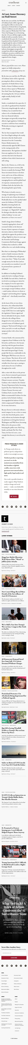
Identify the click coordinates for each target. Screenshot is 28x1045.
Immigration (8, 760)
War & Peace (8, 621)
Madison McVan (7, 603)
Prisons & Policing (4, 986)
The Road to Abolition (5, 1012)
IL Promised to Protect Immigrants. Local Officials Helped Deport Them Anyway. (13, 830)
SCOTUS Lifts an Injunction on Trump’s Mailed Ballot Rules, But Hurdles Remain (14, 797)
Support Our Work (18, 1007)
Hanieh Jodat (6, 638)
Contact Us (17, 1030)
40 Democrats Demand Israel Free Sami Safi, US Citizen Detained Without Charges (13, 661)
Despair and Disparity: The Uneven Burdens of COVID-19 (6, 1005)
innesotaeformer (16, 603)
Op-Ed (3, 10)
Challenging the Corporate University (6, 1024)
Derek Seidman (6, 741)
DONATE (18, 5)
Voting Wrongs (4, 1021)
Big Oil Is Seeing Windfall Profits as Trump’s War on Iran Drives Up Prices (13, 730)
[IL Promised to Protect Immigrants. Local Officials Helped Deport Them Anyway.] (14, 817)
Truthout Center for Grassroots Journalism (19, 1025)
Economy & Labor (17, 975)
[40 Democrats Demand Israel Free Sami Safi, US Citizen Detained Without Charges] (14, 648)
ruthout (12, 570)
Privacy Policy (17, 1018)
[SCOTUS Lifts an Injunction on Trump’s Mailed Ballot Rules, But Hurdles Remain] (14, 784)
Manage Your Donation (19, 1004)
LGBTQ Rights (4, 983)
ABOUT (9, 5)
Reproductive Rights (5, 989)
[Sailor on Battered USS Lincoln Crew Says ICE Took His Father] (14, 751)
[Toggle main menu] (26, 3)
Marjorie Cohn (6, 876)
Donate (16, 1001)
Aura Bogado (6, 841)
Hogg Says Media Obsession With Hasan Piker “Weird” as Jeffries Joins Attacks (12, 559)
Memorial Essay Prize (19, 1021)
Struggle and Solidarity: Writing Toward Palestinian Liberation (6, 1000)
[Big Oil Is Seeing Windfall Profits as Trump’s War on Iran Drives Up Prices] (14, 717)
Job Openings (17, 1028)
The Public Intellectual (5, 1015)
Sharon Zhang (6, 570)
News (3, 554)
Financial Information (19, 1015)
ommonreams (13, 807)
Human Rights (8, 656)
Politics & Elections (10, 554)
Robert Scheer (6, 60)
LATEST (13, 5)
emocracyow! (14, 707)
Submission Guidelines (19, 1013)
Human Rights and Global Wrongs (6, 1009)
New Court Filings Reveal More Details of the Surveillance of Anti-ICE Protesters (13, 594)
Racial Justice (16, 986)
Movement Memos (5, 1018)
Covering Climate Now (5, 1027)
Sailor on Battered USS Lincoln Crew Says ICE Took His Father (13, 763)
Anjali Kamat (6, 707)
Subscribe (17, 1010)
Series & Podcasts (4, 992)
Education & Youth (5, 978)
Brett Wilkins (6, 807)
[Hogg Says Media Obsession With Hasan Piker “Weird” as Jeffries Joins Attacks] (14, 546)
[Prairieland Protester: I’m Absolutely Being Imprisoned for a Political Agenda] (14, 682)
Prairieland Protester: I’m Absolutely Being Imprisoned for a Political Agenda (14, 695)
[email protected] (5, 531)
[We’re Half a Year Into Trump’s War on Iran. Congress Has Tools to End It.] (14, 613)
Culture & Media (4, 975)
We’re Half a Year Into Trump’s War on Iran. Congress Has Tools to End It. (14, 626)
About (16, 999)
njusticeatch (14, 841)
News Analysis (5, 725)
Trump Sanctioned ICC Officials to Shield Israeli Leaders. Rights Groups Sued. (14, 864)
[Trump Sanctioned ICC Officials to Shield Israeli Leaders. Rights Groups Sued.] (14, 851)
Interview (4, 691)
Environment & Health (18, 978)
